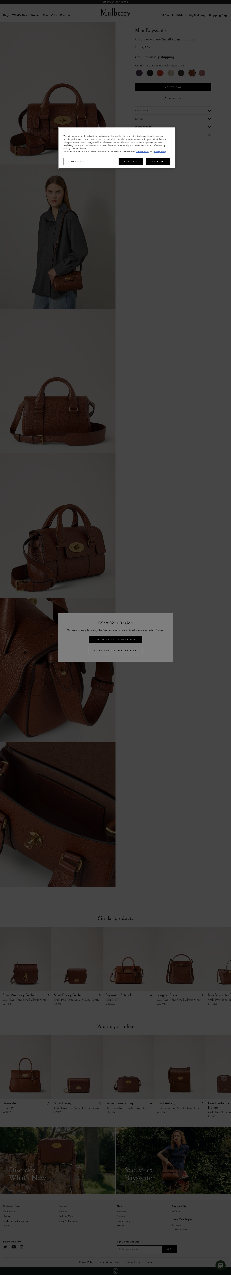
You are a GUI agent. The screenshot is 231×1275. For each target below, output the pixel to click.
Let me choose (76, 161)
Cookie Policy (142, 151)
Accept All (158, 161)
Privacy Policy (160, 151)
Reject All (130, 161)
